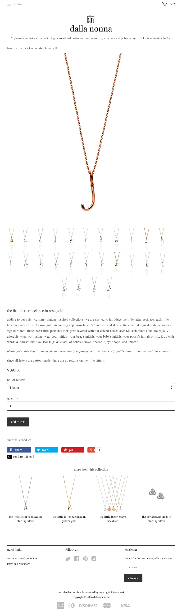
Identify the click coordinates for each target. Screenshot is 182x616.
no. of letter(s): (17, 379)
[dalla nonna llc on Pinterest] (85, 560)
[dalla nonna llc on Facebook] (76, 560)
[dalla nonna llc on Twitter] (68, 560)
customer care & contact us (22, 558)
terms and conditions (18, 564)
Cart (172, 4)
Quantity (12, 398)
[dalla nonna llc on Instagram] (93, 560)
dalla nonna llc (101, 597)
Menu (17, 3)
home (10, 48)
